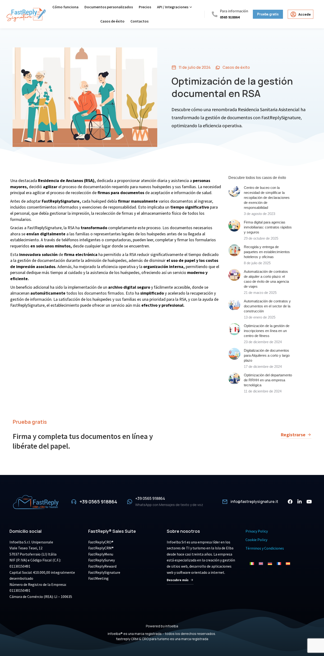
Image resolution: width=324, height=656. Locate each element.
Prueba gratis (30, 421)
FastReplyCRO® (100, 542)
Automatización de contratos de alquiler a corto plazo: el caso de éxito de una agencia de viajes (266, 278)
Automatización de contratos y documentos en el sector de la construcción (267, 306)
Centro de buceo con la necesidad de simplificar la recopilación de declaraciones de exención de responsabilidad (267, 198)
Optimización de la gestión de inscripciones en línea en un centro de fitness (266, 331)
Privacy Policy (256, 531)
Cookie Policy (256, 539)
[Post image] (234, 191)
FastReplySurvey (101, 560)
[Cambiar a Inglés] (260, 563)
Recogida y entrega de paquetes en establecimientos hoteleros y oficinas (267, 252)
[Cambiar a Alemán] (269, 563)
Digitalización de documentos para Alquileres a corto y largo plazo (267, 355)
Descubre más (178, 580)
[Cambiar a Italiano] (251, 563)
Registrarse (293, 434)
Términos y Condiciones (264, 548)
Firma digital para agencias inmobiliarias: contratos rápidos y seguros (268, 227)
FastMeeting (98, 578)
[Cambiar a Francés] (278, 563)
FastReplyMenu (100, 554)
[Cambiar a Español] (287, 563)
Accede (304, 14)
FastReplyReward (102, 566)
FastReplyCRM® (101, 548)
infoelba (171, 626)
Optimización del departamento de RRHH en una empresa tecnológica (268, 380)
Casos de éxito (236, 67)
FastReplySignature (104, 572)
